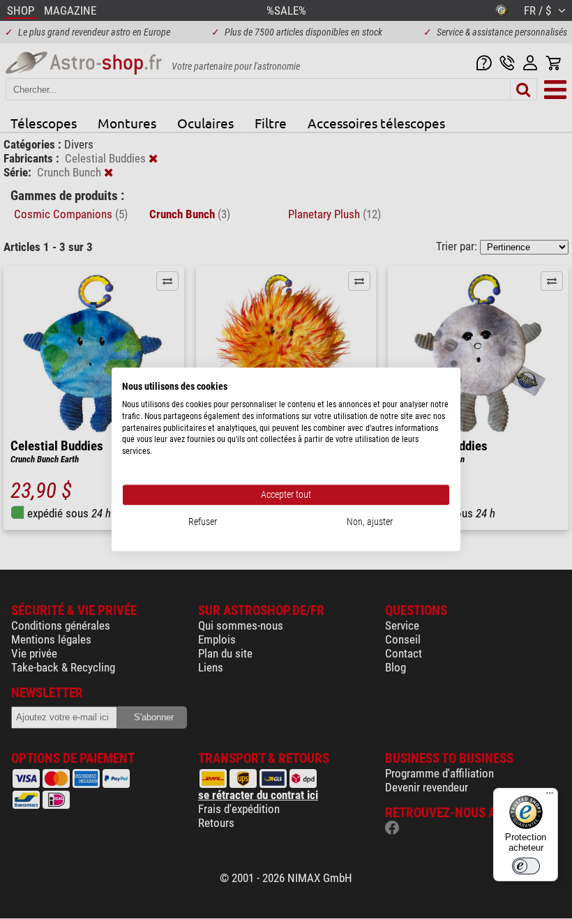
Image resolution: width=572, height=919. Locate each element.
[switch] (526, 866)
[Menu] (549, 796)
